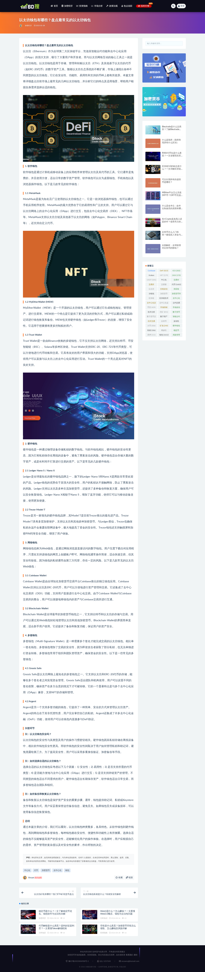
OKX (176, 275)
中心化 (27, 870)
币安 (151, 307)
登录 (182, 6)
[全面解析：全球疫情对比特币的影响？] (152, 248)
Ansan (35, 878)
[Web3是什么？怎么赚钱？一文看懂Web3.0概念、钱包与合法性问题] (89, 914)
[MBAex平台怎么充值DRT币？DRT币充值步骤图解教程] (152, 195)
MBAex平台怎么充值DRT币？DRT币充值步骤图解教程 (171, 195)
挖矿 (164, 312)
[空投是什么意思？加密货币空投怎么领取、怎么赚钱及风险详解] (89, 929)
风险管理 (176, 335)
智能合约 (176, 317)
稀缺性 (164, 330)
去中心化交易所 (151, 303)
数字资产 (163, 317)
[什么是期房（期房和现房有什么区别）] (152, 143)
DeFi (164, 271)
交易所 (151, 285)
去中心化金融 (163, 303)
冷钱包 (151, 294)
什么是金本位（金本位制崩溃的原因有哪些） (171, 208)
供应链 (176, 289)
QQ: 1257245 (105, 961)
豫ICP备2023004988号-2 (78, 961)
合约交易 (176, 303)
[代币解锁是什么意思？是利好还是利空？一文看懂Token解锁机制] (28, 929)
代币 (36, 870)
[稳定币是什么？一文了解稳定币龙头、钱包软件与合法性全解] (28, 914)
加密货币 (46, 870)
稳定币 (176, 330)
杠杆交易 (151, 321)
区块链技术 (163, 298)
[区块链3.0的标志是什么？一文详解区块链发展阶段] (152, 169)
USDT (151, 280)
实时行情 (145, 6)
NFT (164, 275)
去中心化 (57, 870)
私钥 (151, 330)
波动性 (176, 321)
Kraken (151, 275)
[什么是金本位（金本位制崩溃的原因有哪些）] (152, 209)
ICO (176, 271)
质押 (151, 335)
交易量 (164, 285)
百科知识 (103, 918)
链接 (130, 878)
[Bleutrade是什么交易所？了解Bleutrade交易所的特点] (152, 129)
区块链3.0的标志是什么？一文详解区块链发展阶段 (172, 169)
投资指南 (83, 6)
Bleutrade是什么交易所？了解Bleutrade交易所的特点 (171, 129)
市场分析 (98, 6)
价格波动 (163, 289)
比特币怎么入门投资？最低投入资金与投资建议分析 (171, 235)
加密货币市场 (176, 294)
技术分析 (151, 312)
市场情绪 (163, 307)
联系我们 (129, 955)
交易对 (176, 280)
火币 (151, 326)
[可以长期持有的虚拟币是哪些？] (152, 183)
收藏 (120, 878)
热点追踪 (128, 6)
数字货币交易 (151, 317)
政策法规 (113, 6)
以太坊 (151, 289)
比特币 (164, 321)
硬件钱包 (176, 326)
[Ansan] (21, 25)
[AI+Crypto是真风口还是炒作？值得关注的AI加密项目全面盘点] (152, 222)
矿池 (164, 326)
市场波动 (176, 307)
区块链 (151, 298)
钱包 (67, 870)
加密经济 (68, 6)
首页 (56, 6)
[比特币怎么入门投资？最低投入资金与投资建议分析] (152, 235)
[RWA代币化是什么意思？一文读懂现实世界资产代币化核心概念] (152, 156)
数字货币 (176, 312)
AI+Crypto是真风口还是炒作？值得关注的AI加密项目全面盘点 (172, 222)
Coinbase (151, 271)
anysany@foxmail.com (130, 961)
